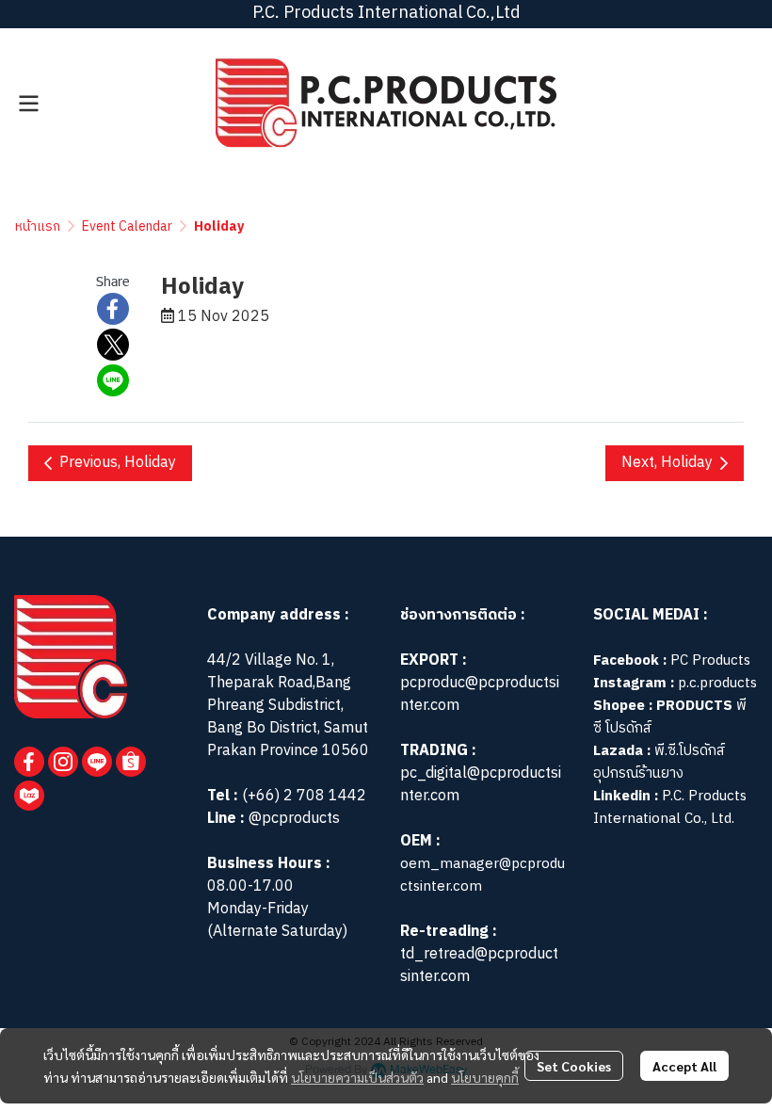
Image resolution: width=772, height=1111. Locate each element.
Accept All (684, 1065)
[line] (97, 762)
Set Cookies (574, 1065)
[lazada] (29, 796)
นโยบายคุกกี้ (485, 1077)
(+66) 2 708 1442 (304, 796)
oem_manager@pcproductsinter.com (482, 875)
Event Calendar (127, 226)
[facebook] (29, 762)
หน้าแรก (37, 226)
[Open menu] (28, 103)
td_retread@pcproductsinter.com (479, 966)
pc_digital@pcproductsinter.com (480, 785)
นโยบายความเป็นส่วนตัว (357, 1077)
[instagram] (63, 762)
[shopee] (131, 762)
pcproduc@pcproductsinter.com (479, 694)
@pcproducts (292, 818)
